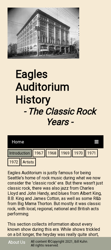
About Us (16, 242)
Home (18, 141)
